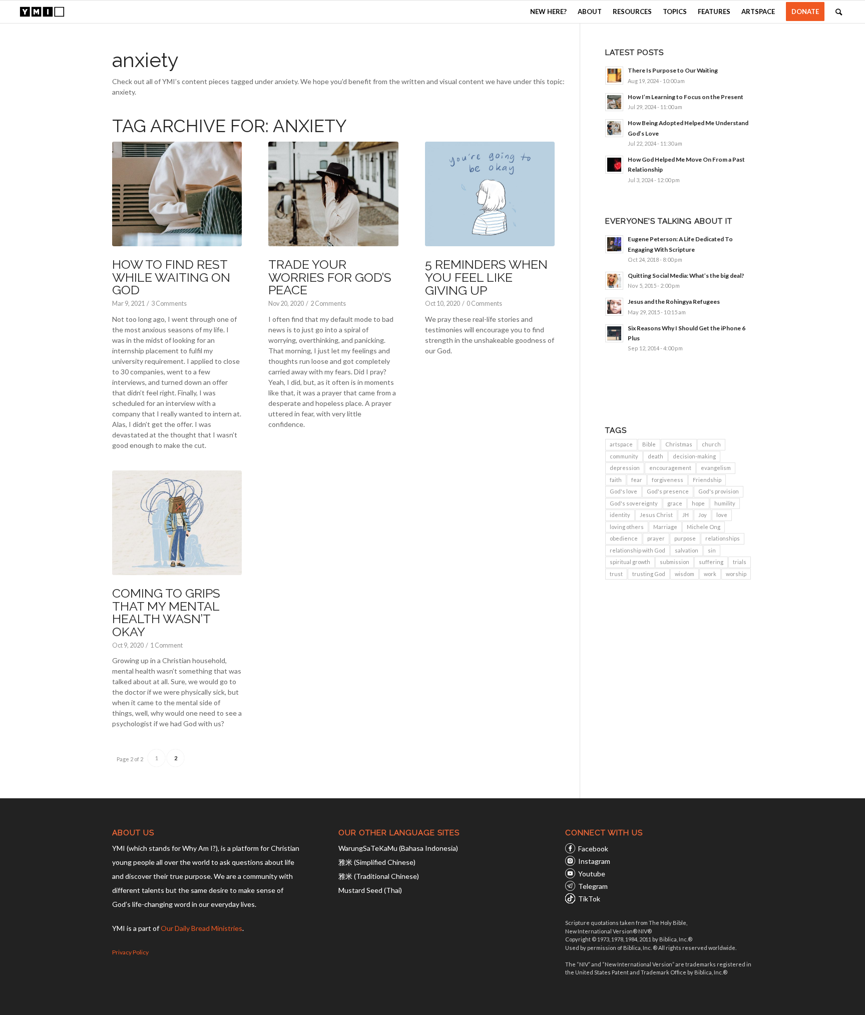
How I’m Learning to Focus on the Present (685, 97)
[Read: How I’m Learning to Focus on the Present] (614, 102)
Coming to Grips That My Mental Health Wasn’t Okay (166, 612)
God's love (623, 491)
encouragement (670, 467)
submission (674, 562)
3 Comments (169, 303)
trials (739, 562)
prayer (656, 538)
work (710, 574)
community (624, 456)
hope (698, 503)
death (655, 456)
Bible (649, 444)
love (721, 515)
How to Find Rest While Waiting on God (171, 277)
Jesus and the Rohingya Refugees (674, 301)
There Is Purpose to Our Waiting (673, 70)
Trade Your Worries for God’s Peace (329, 277)
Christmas (678, 444)
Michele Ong (703, 527)
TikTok (589, 898)
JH (685, 515)
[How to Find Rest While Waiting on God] (177, 194)
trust (616, 574)
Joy (702, 515)
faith (616, 479)
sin (712, 550)
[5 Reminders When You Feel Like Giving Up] (490, 194)
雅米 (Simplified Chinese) (376, 862)
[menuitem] (548, 12)
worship (736, 574)
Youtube (591, 873)
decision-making (694, 456)
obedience (624, 538)
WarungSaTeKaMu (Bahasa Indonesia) (398, 848)
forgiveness (667, 479)
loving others (627, 527)
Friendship (707, 479)
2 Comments (328, 303)
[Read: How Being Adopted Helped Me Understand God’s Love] (614, 128)
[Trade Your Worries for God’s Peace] (333, 194)
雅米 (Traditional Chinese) (378, 876)
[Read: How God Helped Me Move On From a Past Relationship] (614, 165)
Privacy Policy (130, 952)
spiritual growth (630, 562)
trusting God (648, 574)
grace (674, 503)
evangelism (716, 467)
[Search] (838, 12)
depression (625, 467)
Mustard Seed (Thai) (370, 890)
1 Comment (166, 645)
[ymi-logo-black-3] (42, 12)
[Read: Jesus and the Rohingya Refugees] (614, 307)
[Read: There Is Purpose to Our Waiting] (614, 76)
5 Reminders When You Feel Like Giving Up (486, 277)
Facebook (593, 848)
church (711, 444)
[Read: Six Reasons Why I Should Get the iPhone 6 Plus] (614, 333)
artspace (621, 444)
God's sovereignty (634, 503)
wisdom (684, 574)
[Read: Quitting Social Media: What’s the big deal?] (614, 281)
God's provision (718, 491)
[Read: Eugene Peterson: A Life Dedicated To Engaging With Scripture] (614, 244)
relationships (722, 538)
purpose (685, 538)
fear (636, 479)
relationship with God (637, 550)
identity (620, 515)
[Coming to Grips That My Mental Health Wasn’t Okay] (177, 523)
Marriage (665, 527)
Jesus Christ (656, 515)
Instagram (594, 861)
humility (724, 503)
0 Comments (484, 303)
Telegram (593, 886)
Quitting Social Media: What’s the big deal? (686, 275)
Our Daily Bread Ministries (201, 928)
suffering (711, 562)
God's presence (668, 491)
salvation (686, 550)
